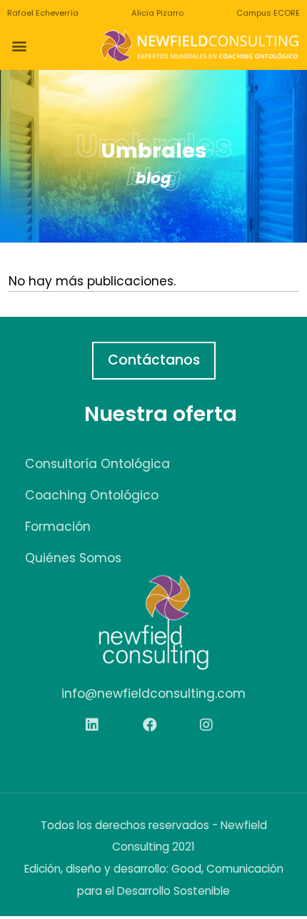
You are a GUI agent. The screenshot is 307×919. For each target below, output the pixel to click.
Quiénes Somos (73, 558)
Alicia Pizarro (157, 13)
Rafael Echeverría (43, 13)
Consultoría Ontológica (97, 463)
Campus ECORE (268, 13)
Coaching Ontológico (91, 495)
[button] (19, 46)
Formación (58, 526)
